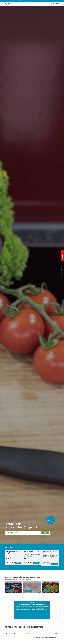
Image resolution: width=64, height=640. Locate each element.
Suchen (44, 533)
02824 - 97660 (25, 1)
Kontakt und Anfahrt (50, 1)
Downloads (57, 1)
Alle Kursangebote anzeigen (50, 520)
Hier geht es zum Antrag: (32, 615)
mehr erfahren (10, 590)
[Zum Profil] (53, 4)
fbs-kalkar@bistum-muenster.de (13, 1)
